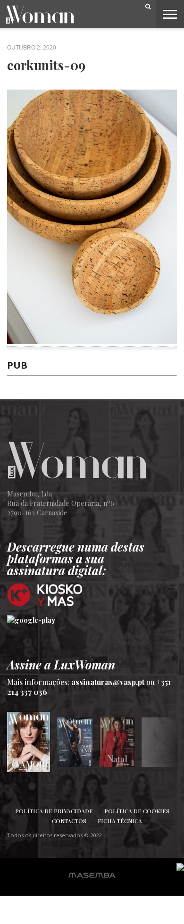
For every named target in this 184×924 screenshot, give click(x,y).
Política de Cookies (136, 811)
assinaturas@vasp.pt (107, 682)
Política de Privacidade (54, 811)
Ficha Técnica (120, 821)
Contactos (69, 821)
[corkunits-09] (92, 340)
